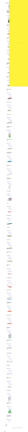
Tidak (21, 429)
